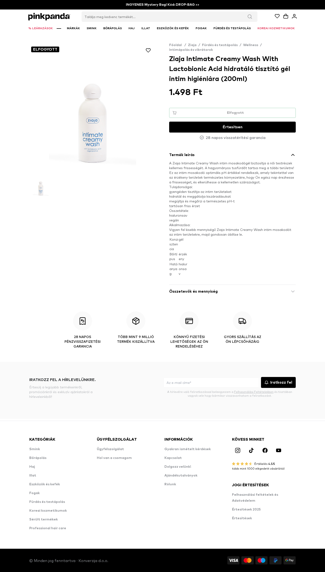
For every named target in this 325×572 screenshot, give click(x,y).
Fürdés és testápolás (220, 45)
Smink (34, 449)
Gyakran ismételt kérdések (187, 449)
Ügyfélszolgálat (110, 449)
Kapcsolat (173, 458)
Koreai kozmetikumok (48, 510)
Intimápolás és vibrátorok (191, 50)
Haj (32, 466)
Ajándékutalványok (180, 475)
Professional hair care (47, 528)
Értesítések (242, 518)
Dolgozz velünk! (177, 466)
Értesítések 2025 (246, 509)
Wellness (250, 45)
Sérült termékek (43, 519)
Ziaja (192, 45)
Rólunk (170, 484)
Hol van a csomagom (114, 458)
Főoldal (177, 45)
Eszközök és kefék (44, 484)
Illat (32, 475)
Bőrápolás (37, 458)
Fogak (34, 493)
